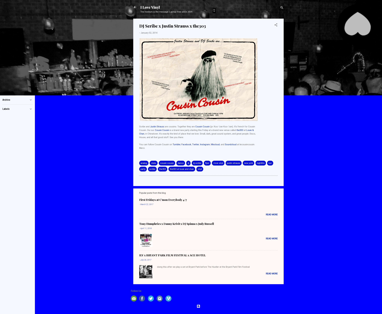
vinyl (200, 169)
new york (248, 163)
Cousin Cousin (202, 126)
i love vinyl (218, 163)
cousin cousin (167, 163)
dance (181, 163)
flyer (207, 163)
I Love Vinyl (150, 7)
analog (144, 163)
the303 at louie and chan (182, 169)
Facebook (186, 144)
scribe (152, 169)
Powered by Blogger (210, 306)
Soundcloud (231, 144)
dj (188, 163)
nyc (270, 163)
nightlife (261, 163)
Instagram (205, 144)
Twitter (195, 144)
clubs (153, 163)
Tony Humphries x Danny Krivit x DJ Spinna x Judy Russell (176, 224)
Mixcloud (215, 144)
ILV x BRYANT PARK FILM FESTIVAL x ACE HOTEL (172, 255)
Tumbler (176, 144)
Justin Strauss (157, 126)
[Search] (282, 8)
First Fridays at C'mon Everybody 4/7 (163, 200)
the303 (240, 130)
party (143, 169)
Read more (272, 214)
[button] (276, 25)
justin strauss (233, 163)
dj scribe (197, 163)
